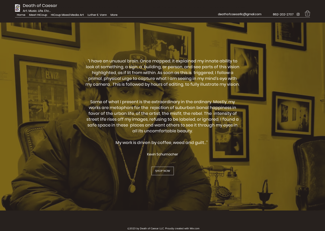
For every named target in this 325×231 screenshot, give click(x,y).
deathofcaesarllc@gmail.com (239, 14)
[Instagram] (298, 14)
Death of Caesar (40, 5)
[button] (307, 13)
